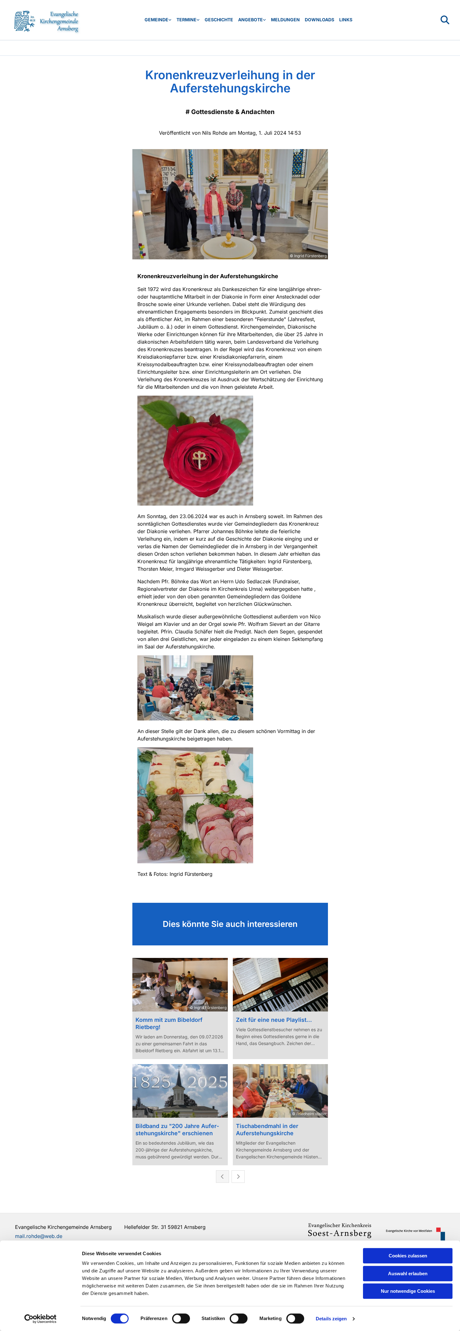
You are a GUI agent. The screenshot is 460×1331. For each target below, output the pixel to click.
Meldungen (285, 19)
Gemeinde (156, 19)
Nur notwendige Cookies (408, 1291)
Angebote (250, 19)
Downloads (319, 19)
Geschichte (219, 19)
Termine (186, 19)
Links (345, 19)
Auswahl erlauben (407, 1273)
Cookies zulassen (408, 1255)
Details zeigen (331, 1318)
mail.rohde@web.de (38, 1236)
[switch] (181, 1318)
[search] (445, 20)
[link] (158, 20)
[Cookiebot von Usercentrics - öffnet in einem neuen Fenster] (40, 1318)
